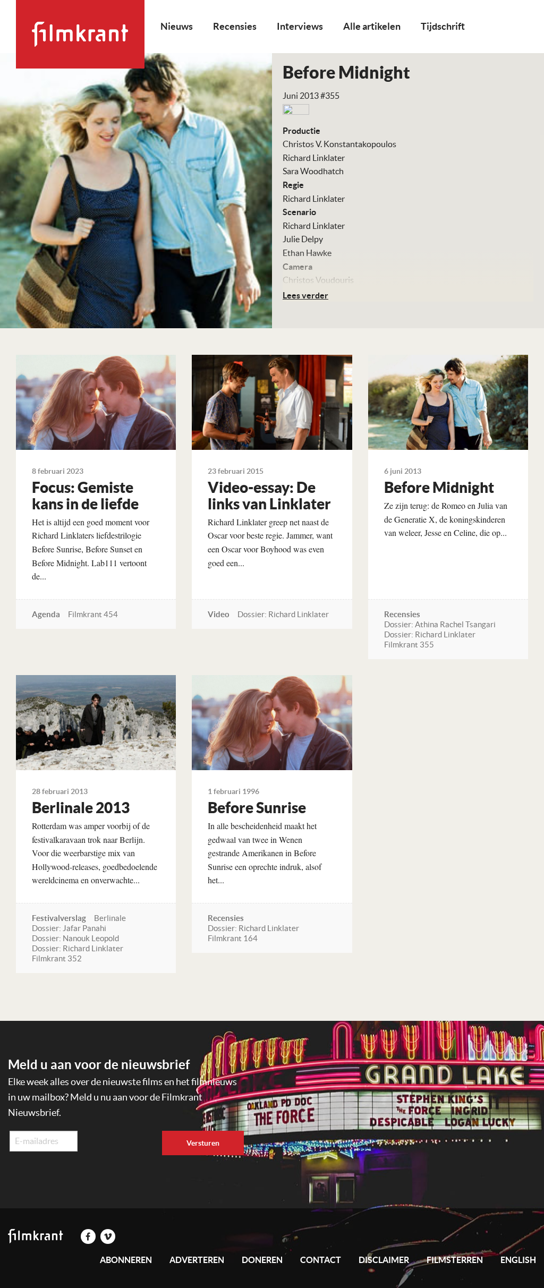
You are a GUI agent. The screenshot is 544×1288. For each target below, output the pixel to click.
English (518, 1260)
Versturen (202, 1143)
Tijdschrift (443, 26)
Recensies (235, 26)
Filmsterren (455, 1260)
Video (219, 614)
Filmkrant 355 (409, 645)
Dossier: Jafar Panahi (69, 928)
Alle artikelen (372, 26)
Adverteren (196, 1260)
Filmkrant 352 (57, 958)
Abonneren (126, 1260)
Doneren (262, 1260)
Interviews (300, 26)
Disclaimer (384, 1260)
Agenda (46, 614)
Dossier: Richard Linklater (283, 614)
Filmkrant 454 (93, 614)
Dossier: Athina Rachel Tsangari (440, 624)
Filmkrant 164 (233, 938)
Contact (320, 1260)
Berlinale (110, 918)
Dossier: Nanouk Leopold (75, 938)
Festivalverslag (59, 918)
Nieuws (176, 26)
